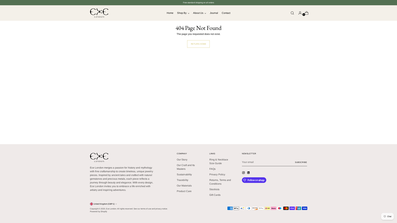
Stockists (214, 189)
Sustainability (184, 174)
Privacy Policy (217, 174)
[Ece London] (99, 13)
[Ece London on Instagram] (244, 173)
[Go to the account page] (299, 13)
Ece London (111, 209)
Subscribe (301, 162)
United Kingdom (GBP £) (104, 204)
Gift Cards (215, 195)
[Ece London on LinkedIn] (249, 173)
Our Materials (184, 185)
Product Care (184, 191)
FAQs (212, 169)
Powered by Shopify (98, 211)
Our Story (182, 159)
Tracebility (182, 180)
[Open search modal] (292, 13)
